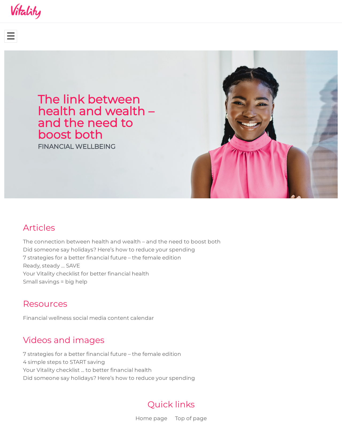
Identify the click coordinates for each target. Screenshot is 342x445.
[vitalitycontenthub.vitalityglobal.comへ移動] (25, 11)
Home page (151, 418)
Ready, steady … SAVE (51, 265)
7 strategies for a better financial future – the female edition (102, 257)
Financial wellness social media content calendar (88, 318)
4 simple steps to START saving (64, 362)
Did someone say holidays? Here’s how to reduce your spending (109, 249)
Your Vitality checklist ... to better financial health (87, 370)
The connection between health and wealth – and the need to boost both (122, 241)
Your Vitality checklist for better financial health (86, 273)
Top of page (191, 418)
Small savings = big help (55, 281)
